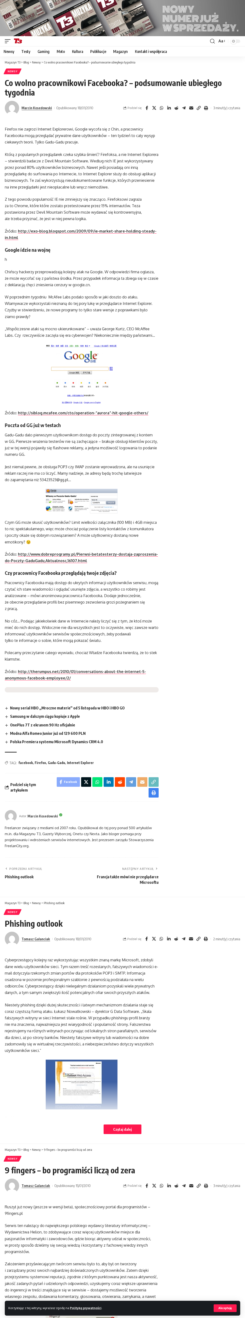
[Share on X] (154, 108)
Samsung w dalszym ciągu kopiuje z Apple (45, 716)
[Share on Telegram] (183, 108)
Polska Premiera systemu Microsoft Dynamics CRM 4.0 (56, 741)
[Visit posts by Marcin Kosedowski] (12, 108)
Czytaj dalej (122, 1129)
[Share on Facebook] (146, 108)
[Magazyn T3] (18, 41)
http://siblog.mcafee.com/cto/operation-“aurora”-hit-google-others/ (83, 413)
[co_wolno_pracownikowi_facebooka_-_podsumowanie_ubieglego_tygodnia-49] (82, 374)
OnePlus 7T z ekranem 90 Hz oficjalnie (42, 725)
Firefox (40, 763)
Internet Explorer (80, 763)
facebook (25, 763)
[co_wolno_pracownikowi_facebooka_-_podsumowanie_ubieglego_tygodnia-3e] (82, 501)
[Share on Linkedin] (169, 108)
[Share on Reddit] (176, 108)
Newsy (12, 71)
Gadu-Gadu (56, 763)
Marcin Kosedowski (37, 108)
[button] (225, 1308)
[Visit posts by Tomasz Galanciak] (12, 939)
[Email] (191, 108)
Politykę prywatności (85, 1308)
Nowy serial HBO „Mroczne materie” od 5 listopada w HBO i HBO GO (67, 708)
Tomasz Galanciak (36, 939)
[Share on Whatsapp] (161, 108)
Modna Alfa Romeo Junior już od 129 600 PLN (48, 733)
